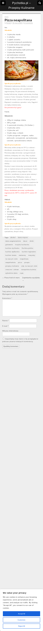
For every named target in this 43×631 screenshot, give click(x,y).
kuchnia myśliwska (12, 248)
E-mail (5, 326)
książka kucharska (22, 244)
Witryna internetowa (10, 331)
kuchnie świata (10, 255)
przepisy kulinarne (12, 266)
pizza (20, 262)
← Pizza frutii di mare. (11, 278)
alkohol (13, 237)
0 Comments (28, 23)
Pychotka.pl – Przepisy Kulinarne (21, 5)
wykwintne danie (11, 273)
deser (25, 241)
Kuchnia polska (27, 248)
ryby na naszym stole (29, 266)
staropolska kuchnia (28, 269)
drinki (32, 241)
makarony (22, 255)
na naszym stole (11, 259)
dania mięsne (23, 237)
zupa (21, 273)
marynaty (31, 255)
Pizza (6, 17)
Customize (21, 620)
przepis (27, 262)
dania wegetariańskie (13, 241)
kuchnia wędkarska (12, 252)
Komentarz (7, 298)
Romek (8, 23)
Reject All (21, 626)
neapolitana (24, 259)
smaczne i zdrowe (12, 269)
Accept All (21, 614)
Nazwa (5, 320)
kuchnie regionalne (29, 252)
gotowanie (9, 244)
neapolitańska (10, 262)
